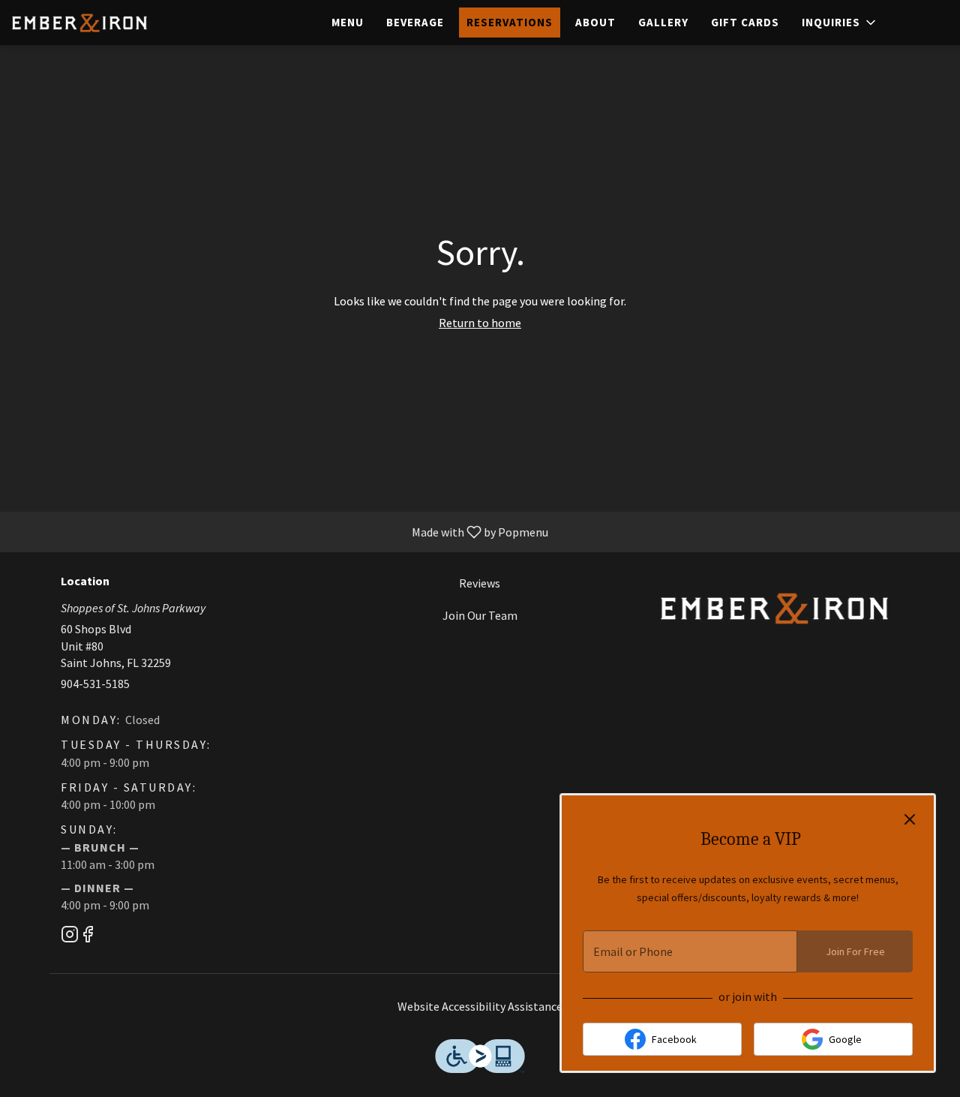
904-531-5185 (95, 683)
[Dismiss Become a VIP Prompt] (910, 819)
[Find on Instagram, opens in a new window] (70, 936)
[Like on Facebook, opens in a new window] (88, 936)
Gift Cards (745, 22)
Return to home (480, 322)
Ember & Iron (774, 608)
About (595, 22)
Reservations (509, 22)
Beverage (415, 22)
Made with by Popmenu (279, 531)
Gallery (663, 22)
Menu (348, 22)
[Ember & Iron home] (79, 22)
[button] (840, 23)
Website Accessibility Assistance (480, 1006)
